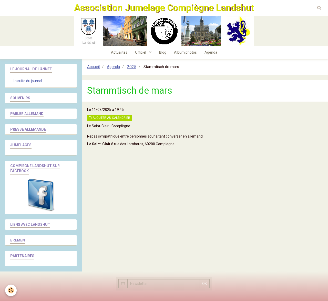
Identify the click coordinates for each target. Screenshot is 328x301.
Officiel (141, 52)
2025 (131, 66)
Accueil (93, 66)
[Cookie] (11, 290)
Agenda (210, 52)
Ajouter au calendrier (111, 118)
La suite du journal (27, 81)
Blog (162, 52)
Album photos (185, 52)
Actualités (119, 52)
